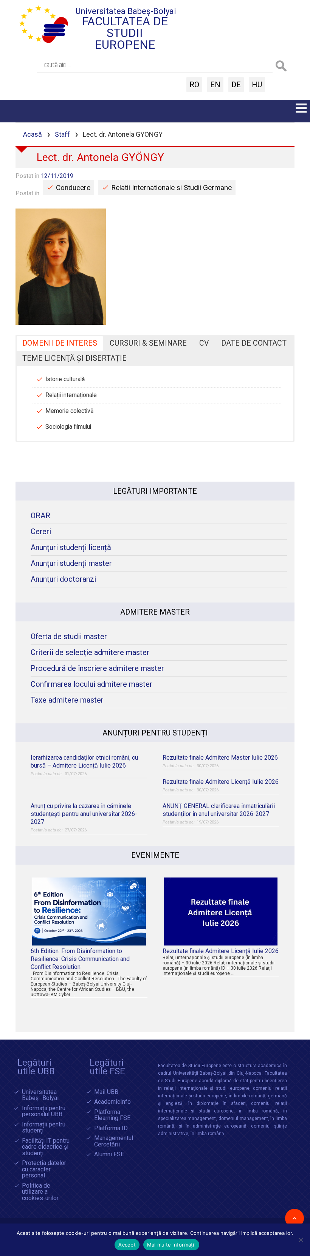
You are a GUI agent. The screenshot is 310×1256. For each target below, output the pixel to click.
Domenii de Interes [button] (59, 343)
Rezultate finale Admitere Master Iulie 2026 (220, 757)
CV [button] (204, 343)
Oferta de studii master (69, 637)
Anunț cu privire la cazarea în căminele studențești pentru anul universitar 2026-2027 (84, 813)
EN (215, 84)
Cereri (41, 532)
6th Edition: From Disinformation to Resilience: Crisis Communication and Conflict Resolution (80, 958)
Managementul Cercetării (113, 1141)
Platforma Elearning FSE (112, 1115)
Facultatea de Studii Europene (125, 33)
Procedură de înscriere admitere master (97, 668)
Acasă (32, 134)
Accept (127, 1245)
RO (194, 84)
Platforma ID (111, 1128)
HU (257, 84)
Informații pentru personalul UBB (43, 1111)
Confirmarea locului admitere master (91, 684)
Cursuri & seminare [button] (148, 343)
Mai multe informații (171, 1245)
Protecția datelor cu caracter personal (44, 1169)
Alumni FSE (109, 1154)
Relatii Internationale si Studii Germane (171, 187)
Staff (62, 134)
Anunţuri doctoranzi (63, 579)
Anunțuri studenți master (71, 563)
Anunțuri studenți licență (71, 548)
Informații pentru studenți (43, 1128)
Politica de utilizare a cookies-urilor (40, 1192)
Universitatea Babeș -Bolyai (40, 1095)
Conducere (73, 187)
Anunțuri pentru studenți (155, 733)
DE (236, 84)
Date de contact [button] (254, 343)
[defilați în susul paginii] (294, 1218)
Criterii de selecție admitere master (90, 653)
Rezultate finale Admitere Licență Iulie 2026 (221, 781)
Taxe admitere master (67, 700)
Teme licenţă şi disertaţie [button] (74, 358)
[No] (300, 1240)
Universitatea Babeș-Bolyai (126, 11)
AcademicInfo (112, 1102)
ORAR (40, 516)
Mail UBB (106, 1092)
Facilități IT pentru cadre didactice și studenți (46, 1147)
